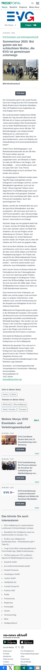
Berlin (14, 394)
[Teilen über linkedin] (30, 668)
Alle (36, 420)
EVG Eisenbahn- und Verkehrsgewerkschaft (20, 37)
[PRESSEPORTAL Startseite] (11, 3)
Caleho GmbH (10, 578)
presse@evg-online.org (12, 379)
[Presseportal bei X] (18, 647)
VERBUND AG (10, 582)
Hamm (5, 394)
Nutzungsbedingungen (29, 654)
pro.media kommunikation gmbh (17, 566)
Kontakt (6, 654)
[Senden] (37, 668)
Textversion (25, 659)
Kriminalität (8, 607)
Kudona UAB (9, 590)
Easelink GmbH (10, 562)
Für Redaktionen (27, 651)
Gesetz (7, 611)
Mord (6, 619)
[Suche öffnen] (32, 3)
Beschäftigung (20, 404)
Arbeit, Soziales (9, 409)
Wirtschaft (7, 404)
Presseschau (9, 599)
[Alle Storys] (20, 20)
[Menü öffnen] (37, 3)
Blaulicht (13, 7)
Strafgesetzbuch (10, 623)
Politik (6, 595)
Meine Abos (34, 7)
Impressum (7, 651)
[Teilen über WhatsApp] (17, 668)
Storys (4, 7)
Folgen (28, 25)
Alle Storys (9, 25)
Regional (23, 7)
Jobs (22, 656)
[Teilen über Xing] (23, 668)
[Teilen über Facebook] (3, 668)
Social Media (25, 662)
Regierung (8, 603)
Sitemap (23, 664)
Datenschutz (8, 659)
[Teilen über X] (10, 668)
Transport (23, 409)
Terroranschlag (10, 615)
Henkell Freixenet (11, 570)
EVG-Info (20, 93)
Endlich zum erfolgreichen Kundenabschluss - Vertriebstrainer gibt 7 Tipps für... (18, 541)
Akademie (7, 656)
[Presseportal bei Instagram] (21, 647)
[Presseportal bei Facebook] (15, 647)
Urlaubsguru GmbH (12, 574)
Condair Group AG (11, 586)
